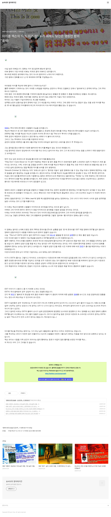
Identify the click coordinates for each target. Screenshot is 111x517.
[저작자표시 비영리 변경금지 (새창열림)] (30, 393)
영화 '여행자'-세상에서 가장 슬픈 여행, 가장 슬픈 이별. (21, 404)
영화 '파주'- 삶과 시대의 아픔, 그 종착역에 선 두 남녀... (21, 406)
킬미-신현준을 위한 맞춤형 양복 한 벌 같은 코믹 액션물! (22, 413)
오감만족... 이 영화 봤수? (23, 400)
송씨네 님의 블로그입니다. (14, 484)
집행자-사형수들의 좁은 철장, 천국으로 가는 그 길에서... (22, 411)
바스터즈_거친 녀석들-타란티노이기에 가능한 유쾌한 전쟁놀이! (24, 409)
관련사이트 (5, 505)
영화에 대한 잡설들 (11, 400)
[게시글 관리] (15, 393)
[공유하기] (12, 393)
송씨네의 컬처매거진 (9, 3)
